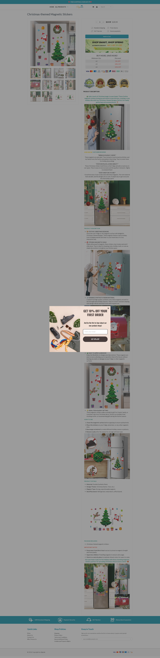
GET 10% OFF (95, 339)
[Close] (108, 308)
